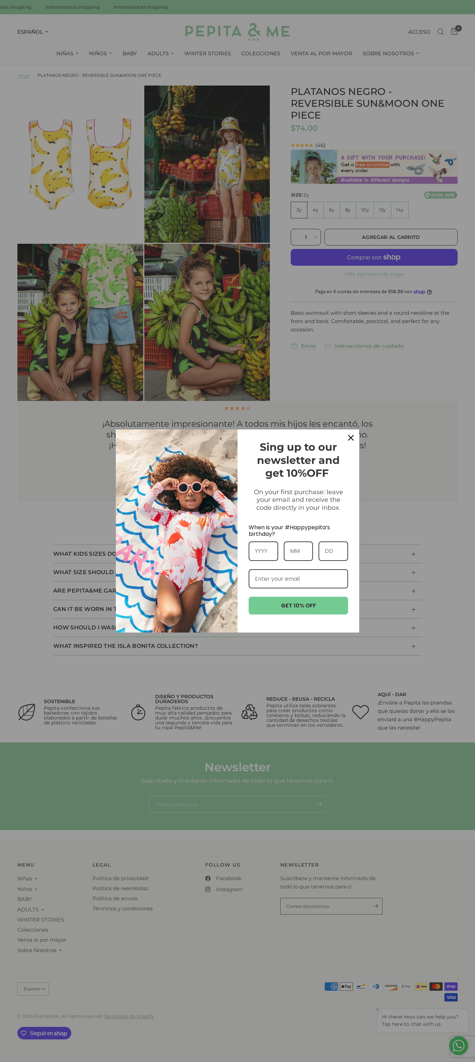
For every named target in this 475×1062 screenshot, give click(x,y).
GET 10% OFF (298, 606)
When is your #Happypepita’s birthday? (289, 530)
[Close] (351, 437)
